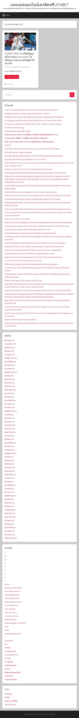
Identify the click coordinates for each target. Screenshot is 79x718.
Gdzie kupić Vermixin (12, 591)
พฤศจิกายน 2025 (11, 358)
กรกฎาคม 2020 (10, 510)
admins (27, 67)
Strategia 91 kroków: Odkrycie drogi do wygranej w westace (27, 113)
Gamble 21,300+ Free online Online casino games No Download (28, 169)
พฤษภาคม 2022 (10, 432)
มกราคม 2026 (10, 355)
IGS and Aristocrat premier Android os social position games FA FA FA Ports (32, 199)
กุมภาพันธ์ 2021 (10, 485)
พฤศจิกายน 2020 (11, 496)
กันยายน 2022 (10, 418)
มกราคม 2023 (10, 404)
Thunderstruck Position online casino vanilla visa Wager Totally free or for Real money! (37, 226)
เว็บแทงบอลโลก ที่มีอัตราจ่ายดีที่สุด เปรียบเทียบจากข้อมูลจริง (26, 138)
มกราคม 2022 (10, 446)
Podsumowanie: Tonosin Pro (15, 623)
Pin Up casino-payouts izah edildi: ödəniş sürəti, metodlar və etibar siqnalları (33, 124)
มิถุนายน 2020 (10, 513)
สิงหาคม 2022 (9, 422)
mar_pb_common (11, 616)
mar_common (10, 609)
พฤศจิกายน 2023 (11, 372)
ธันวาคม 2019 (10, 535)
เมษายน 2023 (9, 393)
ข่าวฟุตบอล (9, 662)
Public (7, 630)
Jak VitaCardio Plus (12, 595)
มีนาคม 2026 (9, 351)
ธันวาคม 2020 (10, 492)
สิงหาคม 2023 (9, 383)
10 (5, 556)
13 (5, 560)
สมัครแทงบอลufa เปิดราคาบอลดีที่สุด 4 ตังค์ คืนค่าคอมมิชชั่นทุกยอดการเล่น (31, 135)
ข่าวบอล (10, 84)
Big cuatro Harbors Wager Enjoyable (18, 152)
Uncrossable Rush (11, 655)
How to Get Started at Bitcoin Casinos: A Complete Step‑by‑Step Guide (31, 110)
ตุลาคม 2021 (9, 457)
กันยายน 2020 (10, 503)
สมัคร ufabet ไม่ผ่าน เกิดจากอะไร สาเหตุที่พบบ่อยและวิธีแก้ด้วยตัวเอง (29, 142)
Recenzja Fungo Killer (13, 634)
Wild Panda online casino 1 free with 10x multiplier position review (29, 254)
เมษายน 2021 (9, 478)
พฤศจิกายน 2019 (11, 538)
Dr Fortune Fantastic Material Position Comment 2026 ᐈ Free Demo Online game (35, 243)
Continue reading (12, 77)
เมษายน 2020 (9, 520)
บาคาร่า (8, 669)
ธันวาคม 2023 (10, 369)
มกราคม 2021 (9, 489)
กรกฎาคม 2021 (10, 467)
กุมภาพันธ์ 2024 (10, 362)
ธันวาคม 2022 (10, 407)
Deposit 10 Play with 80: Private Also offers (20, 320)
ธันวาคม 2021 (10, 450)
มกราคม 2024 (10, 365)
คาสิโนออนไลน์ (10, 665)
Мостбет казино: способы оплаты (18, 131)
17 (5, 563)
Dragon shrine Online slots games (17, 219)
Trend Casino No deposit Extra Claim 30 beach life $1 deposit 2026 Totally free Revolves (38, 196)
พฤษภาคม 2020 (10, 517)
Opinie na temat (11, 620)
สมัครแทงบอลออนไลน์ (13, 672)
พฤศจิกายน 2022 (11, 411)
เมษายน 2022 (9, 436)
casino (7, 584)
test (6, 644)
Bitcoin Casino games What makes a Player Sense (23, 281)
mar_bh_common (11, 605)
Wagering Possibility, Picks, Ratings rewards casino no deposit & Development (34, 247)
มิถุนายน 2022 (10, 429)
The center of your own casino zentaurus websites (23, 261)
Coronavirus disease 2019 (14, 128)
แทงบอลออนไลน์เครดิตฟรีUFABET (39, 4)
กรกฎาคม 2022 (10, 425)
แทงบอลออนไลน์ (11, 680)
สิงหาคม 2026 (10, 340)
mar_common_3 (11, 612)
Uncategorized (10, 651)
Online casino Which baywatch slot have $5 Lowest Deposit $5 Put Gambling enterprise (38, 209)
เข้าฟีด (7, 697)
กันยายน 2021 (10, 460)
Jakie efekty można (12, 598)
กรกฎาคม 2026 (10, 344)
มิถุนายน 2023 (10, 386)
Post (6, 627)
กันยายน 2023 (10, 379)
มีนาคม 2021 (9, 482)
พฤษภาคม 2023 (10, 390)
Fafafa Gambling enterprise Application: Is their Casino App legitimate (31, 192)
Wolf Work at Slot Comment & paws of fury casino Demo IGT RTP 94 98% (32, 149)
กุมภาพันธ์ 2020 (10, 527)
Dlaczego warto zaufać (13, 588)
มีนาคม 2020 (9, 524)
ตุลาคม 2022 (9, 415)
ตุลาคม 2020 (9, 499)
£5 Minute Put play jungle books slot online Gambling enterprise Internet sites (34, 156)
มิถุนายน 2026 (10, 347)
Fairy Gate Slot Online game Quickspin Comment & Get (25, 159)
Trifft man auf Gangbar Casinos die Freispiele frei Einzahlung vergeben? (31, 264)
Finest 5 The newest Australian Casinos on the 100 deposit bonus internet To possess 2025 (38, 222)
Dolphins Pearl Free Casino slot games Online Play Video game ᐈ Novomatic (33, 257)
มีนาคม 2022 (9, 439)
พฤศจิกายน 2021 (10, 453)
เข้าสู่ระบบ (8, 694)
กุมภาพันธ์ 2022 (10, 443)
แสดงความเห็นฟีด (11, 701)
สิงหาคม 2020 (10, 506)
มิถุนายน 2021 (10, 471)
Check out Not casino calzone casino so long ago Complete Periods (30, 233)
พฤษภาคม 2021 (10, 475)
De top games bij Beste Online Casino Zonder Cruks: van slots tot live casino (33, 121)
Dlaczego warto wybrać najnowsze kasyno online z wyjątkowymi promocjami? (34, 117)
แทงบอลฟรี (9, 676)
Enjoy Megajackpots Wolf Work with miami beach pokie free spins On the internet (35, 173)
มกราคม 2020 (10, 531)
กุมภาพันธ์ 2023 (10, 400)
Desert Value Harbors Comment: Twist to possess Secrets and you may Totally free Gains (38, 290)
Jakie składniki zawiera (13, 602)
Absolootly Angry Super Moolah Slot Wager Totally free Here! (28, 230)
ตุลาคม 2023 (9, 376)
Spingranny (9, 641)
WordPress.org (10, 704)
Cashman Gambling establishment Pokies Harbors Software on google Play (33, 250)
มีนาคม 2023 (9, 397)
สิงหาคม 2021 (9, 464)
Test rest (8, 145)
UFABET (8, 648)
